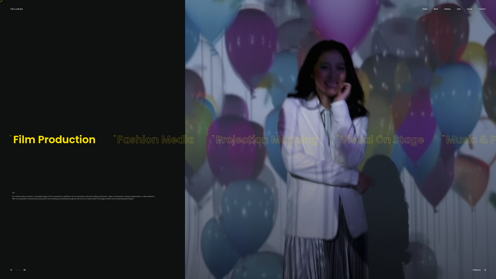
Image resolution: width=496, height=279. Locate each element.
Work (436, 9)
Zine (458, 9)
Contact (482, 9)
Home (425, 9)
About (469, 9)
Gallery (447, 9)
